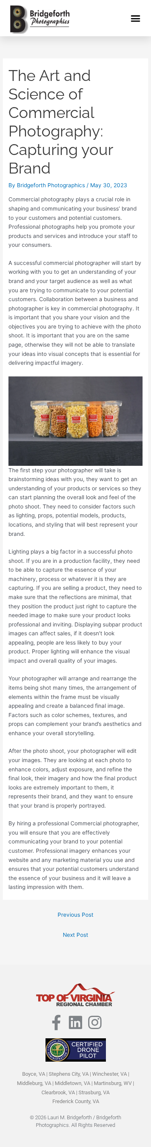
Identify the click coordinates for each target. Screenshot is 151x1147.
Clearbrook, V (56, 1092)
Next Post (75, 935)
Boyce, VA (33, 1074)
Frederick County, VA (75, 1101)
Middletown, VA (72, 1083)
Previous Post (75, 914)
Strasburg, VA (94, 1092)
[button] (135, 18)
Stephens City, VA (69, 1074)
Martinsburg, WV (113, 1083)
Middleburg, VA (34, 1083)
